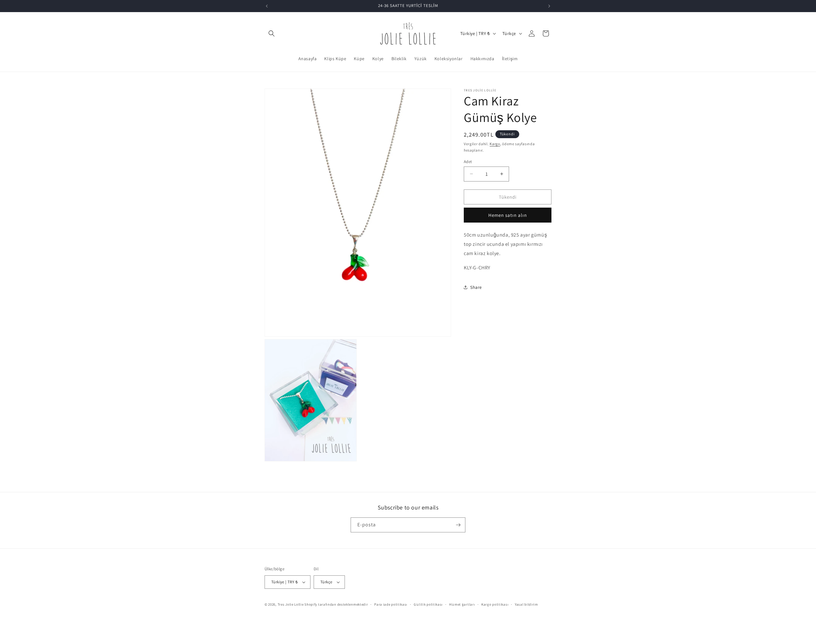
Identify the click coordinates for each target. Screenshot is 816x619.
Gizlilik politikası (428, 604)
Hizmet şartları (462, 604)
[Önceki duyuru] (267, 6)
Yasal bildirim (526, 604)
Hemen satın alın (507, 215)
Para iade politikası (390, 604)
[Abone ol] (458, 524)
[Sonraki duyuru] (549, 6)
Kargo (495, 143)
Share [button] (476, 287)
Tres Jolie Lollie (291, 604)
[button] (272, 33)
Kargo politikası (494, 604)
